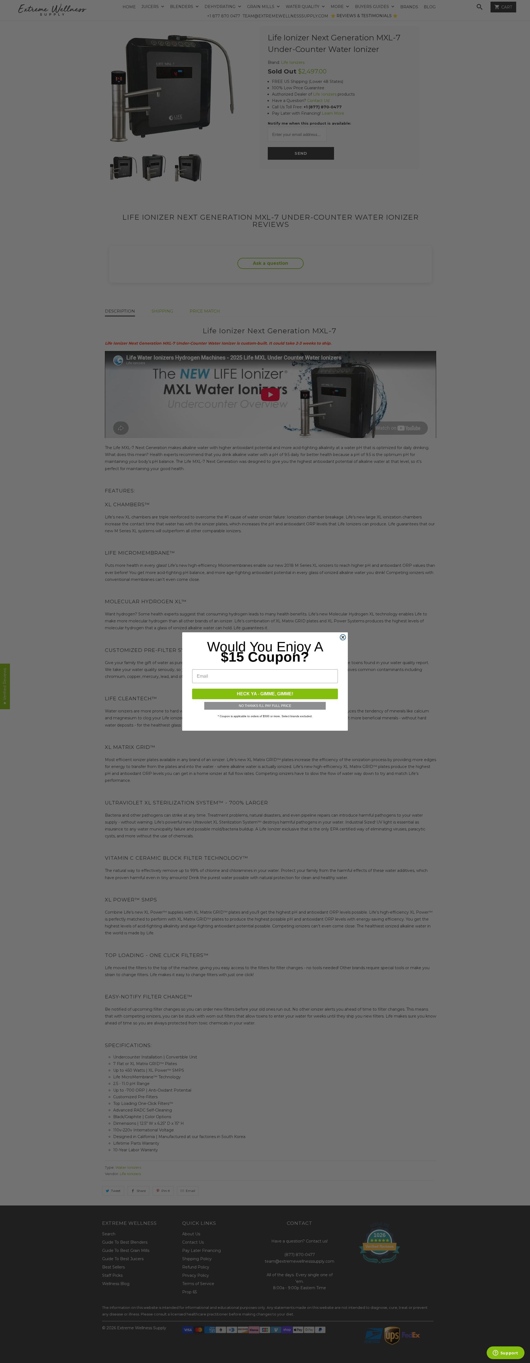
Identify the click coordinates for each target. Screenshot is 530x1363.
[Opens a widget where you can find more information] (505, 1353)
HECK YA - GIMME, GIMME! (265, 693)
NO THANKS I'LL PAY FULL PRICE (265, 706)
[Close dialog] (343, 637)
